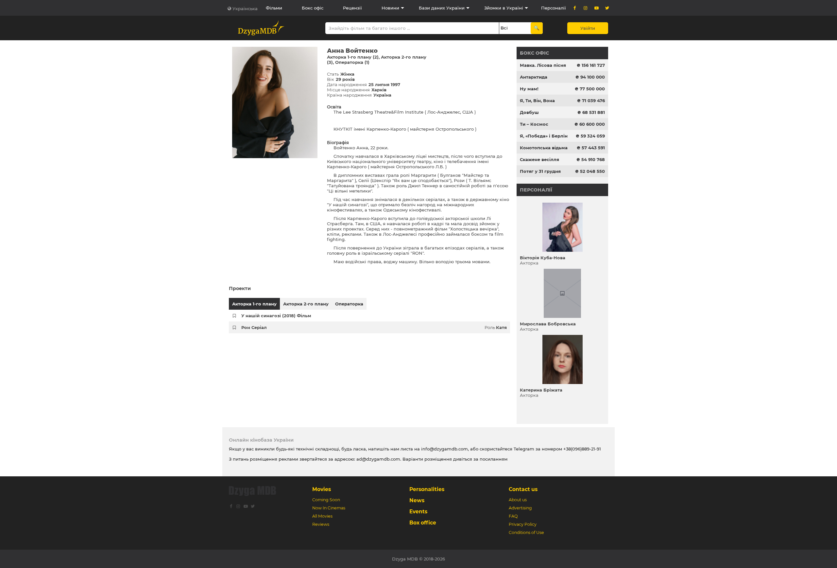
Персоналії (553, 7)
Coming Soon (326, 499)
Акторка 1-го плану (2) (353, 57)
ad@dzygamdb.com (378, 459)
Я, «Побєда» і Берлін (544, 135)
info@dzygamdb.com (444, 448)
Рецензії (352, 7)
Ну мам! (529, 88)
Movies (321, 489)
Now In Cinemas (328, 507)
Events (418, 511)
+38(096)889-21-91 (582, 448)
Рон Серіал (254, 327)
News (416, 500)
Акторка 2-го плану (306, 303)
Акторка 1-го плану (254, 303)
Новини (390, 7)
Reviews (320, 524)
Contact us (523, 489)
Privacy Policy (523, 524)
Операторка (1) (352, 62)
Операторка (349, 303)
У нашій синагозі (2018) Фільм (276, 315)
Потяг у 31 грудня (540, 171)
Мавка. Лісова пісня (543, 65)
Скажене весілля (539, 159)
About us (518, 499)
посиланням (493, 459)
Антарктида (533, 77)
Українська (245, 8)
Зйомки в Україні (503, 7)
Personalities (426, 489)
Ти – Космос (534, 124)
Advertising (520, 507)
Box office (422, 523)
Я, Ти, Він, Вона (537, 100)
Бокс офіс (312, 7)
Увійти (587, 28)
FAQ (513, 516)
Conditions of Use (526, 532)
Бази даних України (442, 7)
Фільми (274, 7)
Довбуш (529, 112)
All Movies (322, 516)
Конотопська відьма (544, 147)
